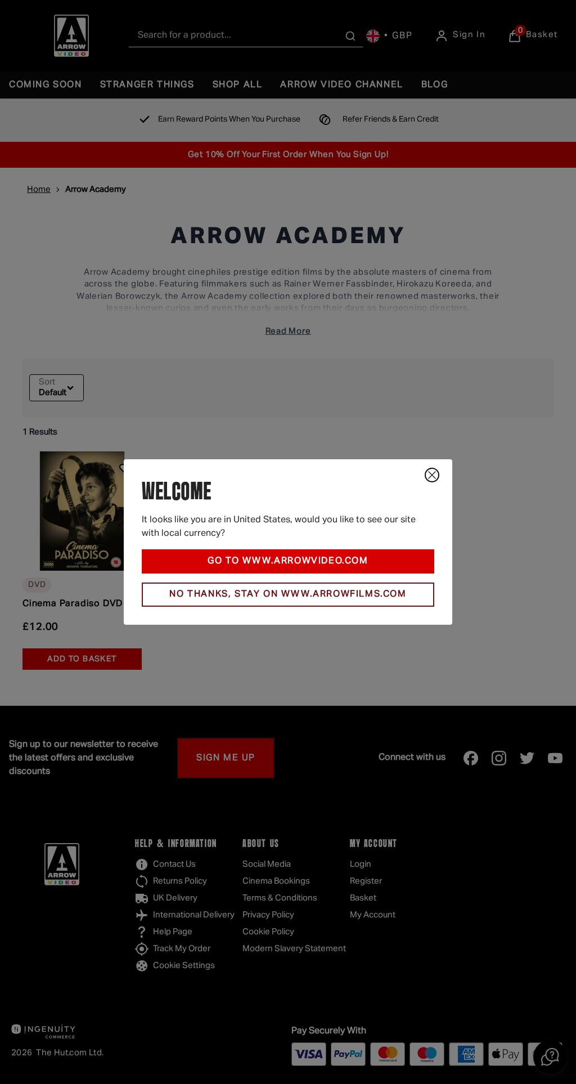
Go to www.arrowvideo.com (288, 561)
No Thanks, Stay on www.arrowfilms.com (287, 594)
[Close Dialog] (432, 475)
